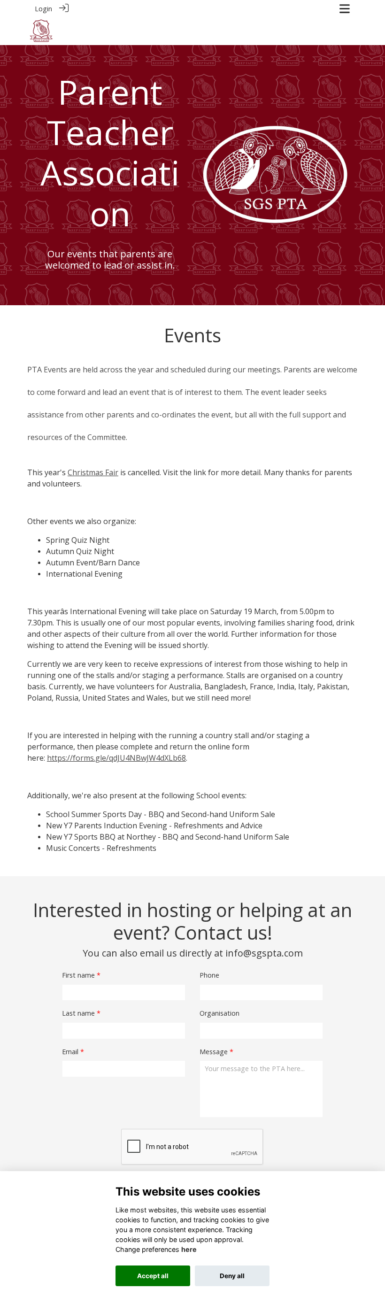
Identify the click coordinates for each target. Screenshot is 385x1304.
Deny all (232, 1276)
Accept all (153, 1276)
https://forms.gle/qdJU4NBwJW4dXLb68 (116, 758)
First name (78, 975)
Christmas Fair (93, 472)
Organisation (219, 1013)
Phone (209, 975)
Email (70, 1051)
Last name (78, 1013)
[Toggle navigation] (344, 8)
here (189, 1249)
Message (214, 1051)
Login (43, 8)
